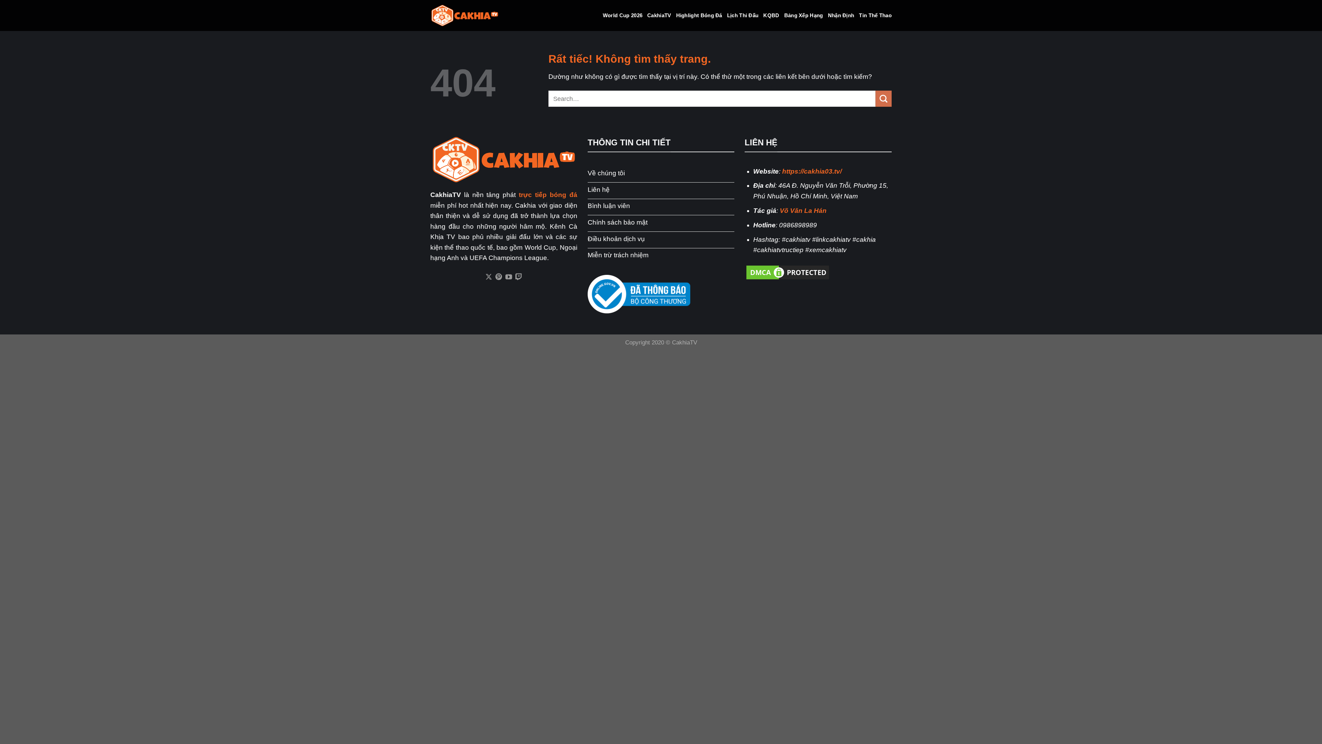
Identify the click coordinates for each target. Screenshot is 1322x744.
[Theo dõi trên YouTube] (508, 277)
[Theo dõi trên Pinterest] (498, 277)
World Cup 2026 (622, 15)
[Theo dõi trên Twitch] (518, 277)
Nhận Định (841, 15)
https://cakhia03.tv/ (812, 171)
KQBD (771, 15)
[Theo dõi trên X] (488, 277)
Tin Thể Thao (875, 15)
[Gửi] (883, 98)
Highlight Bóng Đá (699, 15)
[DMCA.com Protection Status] (788, 272)
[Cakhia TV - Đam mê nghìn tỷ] (464, 15)
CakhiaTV (659, 15)
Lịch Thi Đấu (743, 15)
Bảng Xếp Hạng (803, 15)
